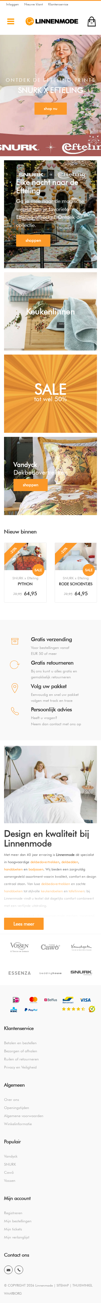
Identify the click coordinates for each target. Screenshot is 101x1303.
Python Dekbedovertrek (25, 584)
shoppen (33, 240)
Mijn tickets (13, 1229)
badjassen (36, 869)
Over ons (11, 1099)
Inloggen (12, 4)
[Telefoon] (19, 1269)
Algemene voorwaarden (23, 1116)
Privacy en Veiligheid (20, 1067)
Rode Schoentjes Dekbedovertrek (75, 584)
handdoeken (13, 869)
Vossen (9, 1180)
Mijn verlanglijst (16, 1237)
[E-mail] (8, 1269)
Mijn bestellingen (18, 1221)
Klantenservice (58, 4)
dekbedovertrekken (44, 862)
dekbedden (69, 862)
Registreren (13, 1213)
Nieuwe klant (33, 4)
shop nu (50, 108)
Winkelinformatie (18, 1124)
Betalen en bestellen (20, 1043)
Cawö (9, 1172)
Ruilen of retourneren (21, 1059)
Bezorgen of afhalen (20, 1051)
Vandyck (11, 1156)
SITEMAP (63, 1285)
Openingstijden (16, 1107)
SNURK (10, 1164)
